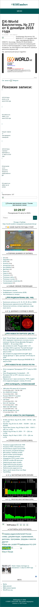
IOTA (4, 261)
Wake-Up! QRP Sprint (10, 407)
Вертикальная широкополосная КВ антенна (17, 304)
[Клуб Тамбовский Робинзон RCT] (4, 552)
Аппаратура (7, 265)
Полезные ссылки (9, 279)
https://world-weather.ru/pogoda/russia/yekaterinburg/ (19, 224)
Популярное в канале (10, 290)
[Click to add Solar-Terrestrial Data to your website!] (19, 323)
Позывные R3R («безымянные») (13, 446)
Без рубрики (7, 267)
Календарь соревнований (22, 384)
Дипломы (6, 269)
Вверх (35, 77)
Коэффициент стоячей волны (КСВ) (14, 292)
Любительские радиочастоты (12, 468)
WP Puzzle (23, 603)
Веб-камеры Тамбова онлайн (12, 452)
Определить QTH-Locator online (13, 458)
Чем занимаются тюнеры (11, 294)
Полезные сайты (8, 277)
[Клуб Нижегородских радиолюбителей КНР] (10, 552)
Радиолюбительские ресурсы (12, 464)
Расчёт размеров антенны (11, 456)
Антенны (6, 263)
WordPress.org (7, 590)
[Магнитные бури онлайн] (19, 488)
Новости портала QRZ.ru (22, 334)
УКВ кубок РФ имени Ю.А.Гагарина (14, 388)
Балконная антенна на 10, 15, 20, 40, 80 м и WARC (20, 302)
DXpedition (6, 259)
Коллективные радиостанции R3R (14, 448)
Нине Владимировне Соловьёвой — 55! (16, 373)
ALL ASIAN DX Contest (10, 392)
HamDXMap (7, 472)
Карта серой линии (9, 470)
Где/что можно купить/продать (13, 454)
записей (7, 586)
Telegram (15, 80)
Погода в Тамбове (20, 222)
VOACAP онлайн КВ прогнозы (12, 460)
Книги (5, 271)
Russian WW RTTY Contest (11, 396)
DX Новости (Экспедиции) (22, 415)
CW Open (6, 399)
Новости (14, 34)
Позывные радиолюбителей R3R (14, 445)
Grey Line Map (21, 470)
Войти (5, 584)
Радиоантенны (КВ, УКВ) (22, 298)
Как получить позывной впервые (13, 450)
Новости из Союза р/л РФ (22, 365)
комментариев (9, 588)
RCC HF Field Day (9, 403)
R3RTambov (17, 600)
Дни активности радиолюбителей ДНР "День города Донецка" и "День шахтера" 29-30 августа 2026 (19, 355)
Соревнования (8, 283)
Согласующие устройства (11, 281)
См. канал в (6, 80)
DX (11, 34)
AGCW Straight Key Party (11, 410)
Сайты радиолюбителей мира (13, 466)
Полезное (6, 275)
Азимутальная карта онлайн (12, 462)
